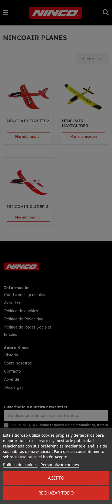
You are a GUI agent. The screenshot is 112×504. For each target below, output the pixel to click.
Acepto (56, 478)
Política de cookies (20, 464)
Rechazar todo (56, 493)
